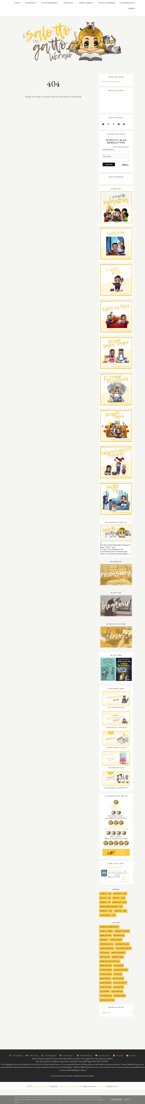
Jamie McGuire (105, 935)
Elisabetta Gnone (122, 931)
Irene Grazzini (105, 965)
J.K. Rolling (104, 952)
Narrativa (116, 902)
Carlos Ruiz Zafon (123, 948)
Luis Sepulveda (106, 995)
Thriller (117, 911)
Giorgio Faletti (120, 982)
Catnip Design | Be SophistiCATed (69, 1086)
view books (124, 881)
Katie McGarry (106, 970)
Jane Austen (118, 987)
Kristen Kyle (105, 957)
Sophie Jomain (116, 939)
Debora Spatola (106, 944)
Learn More (116, 1099)
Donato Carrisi (106, 931)
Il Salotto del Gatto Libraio (40, 1086)
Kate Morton (117, 991)
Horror (103, 902)
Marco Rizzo (105, 978)
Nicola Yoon (118, 978)
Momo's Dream (101, 1086)
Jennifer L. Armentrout (109, 927)
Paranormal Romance (109, 906)
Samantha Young (107, 1000)
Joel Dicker (118, 965)
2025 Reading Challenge (114, 868)
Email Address (109, 149)
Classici (103, 893)
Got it (127, 1099)
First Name (107, 156)
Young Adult (105, 915)
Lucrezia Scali (106, 974)
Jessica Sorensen (118, 952)
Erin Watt (104, 939)
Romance (103, 911)
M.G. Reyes (118, 974)
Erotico (103, 898)
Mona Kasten (119, 935)
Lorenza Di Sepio (121, 970)
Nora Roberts (105, 982)
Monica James (119, 995)
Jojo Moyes (104, 991)
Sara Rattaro (117, 957)
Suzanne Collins (122, 944)
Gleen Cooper (105, 987)
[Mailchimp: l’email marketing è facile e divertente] (125, 167)
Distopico (117, 893)
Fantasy (116, 898)
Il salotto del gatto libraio (116, 871)
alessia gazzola (107, 948)
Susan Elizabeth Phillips (110, 961)
